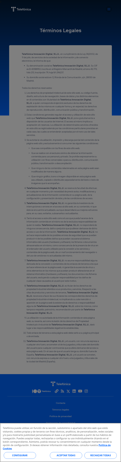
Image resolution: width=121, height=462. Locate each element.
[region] (60, 442)
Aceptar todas (66, 455)
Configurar (20, 455)
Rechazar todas (100, 455)
